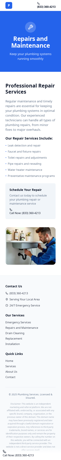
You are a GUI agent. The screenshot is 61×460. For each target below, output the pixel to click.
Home (9, 361)
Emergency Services (18, 322)
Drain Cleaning (14, 333)
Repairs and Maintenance (21, 328)
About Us (11, 372)
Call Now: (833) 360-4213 (24, 213)
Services (10, 366)
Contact (10, 377)
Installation (12, 344)
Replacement (13, 338)
